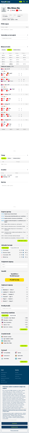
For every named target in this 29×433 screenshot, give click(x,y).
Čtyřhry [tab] (9, 158)
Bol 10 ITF (7, 69)
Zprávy (19, 352)
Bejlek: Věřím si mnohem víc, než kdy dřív (13, 224)
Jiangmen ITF (8, 119)
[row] (14, 55)
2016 (3, 61)
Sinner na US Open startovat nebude (12, 235)
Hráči (3, 4)
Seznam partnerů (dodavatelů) (10, 420)
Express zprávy (18, 378)
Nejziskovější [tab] (5, 315)
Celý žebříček (24, 329)
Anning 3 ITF (8, 94)
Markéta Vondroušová (5, 378)
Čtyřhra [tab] (9, 49)
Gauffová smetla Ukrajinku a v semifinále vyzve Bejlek (15, 221)
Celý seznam (24, 345)
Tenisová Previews (18, 374)
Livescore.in (7, 355)
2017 (3, 59)
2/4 (17, 63)
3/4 (17, 55)
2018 (3, 57)
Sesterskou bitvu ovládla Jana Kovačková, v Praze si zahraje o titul (15, 233)
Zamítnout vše (14, 427)
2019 (3, 55)
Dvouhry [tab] (3, 158)
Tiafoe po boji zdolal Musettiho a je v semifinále (15, 216)
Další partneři (24, 361)
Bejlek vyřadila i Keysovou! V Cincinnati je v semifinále (13, 229)
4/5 (24, 57)
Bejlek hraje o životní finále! (10, 213)
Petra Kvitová (3, 376)
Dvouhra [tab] (4, 49)
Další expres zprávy (22, 240)
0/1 (24, 63)
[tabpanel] (14, 91)
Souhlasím (14, 423)
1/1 (24, 59)
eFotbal (19, 358)
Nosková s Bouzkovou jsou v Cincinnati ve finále (14, 226)
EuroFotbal (6, 358)
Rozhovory (17, 376)
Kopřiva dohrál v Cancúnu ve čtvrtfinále (13, 218)
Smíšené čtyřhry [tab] (16, 49)
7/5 (24, 55)
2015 (3, 63)
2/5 (10, 63)
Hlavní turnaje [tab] (5, 247)
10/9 (10, 55)
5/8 (10, 59)
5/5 (17, 57)
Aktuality (16, 372)
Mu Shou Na (7, 4)
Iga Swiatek (3, 380)
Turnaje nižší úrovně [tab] (14, 247)
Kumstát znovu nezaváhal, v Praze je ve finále (14, 237)
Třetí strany (23, 408)
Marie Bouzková (4, 382)
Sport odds (20, 355)
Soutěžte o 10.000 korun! (14, 275)
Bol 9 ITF (7, 84)
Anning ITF (7, 104)
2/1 (10, 61)
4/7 (17, 59)
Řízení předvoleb (14, 430)
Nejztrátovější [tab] (13, 315)
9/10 (10, 57)
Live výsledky (7, 352)
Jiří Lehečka (3, 374)
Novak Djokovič (4, 372)
